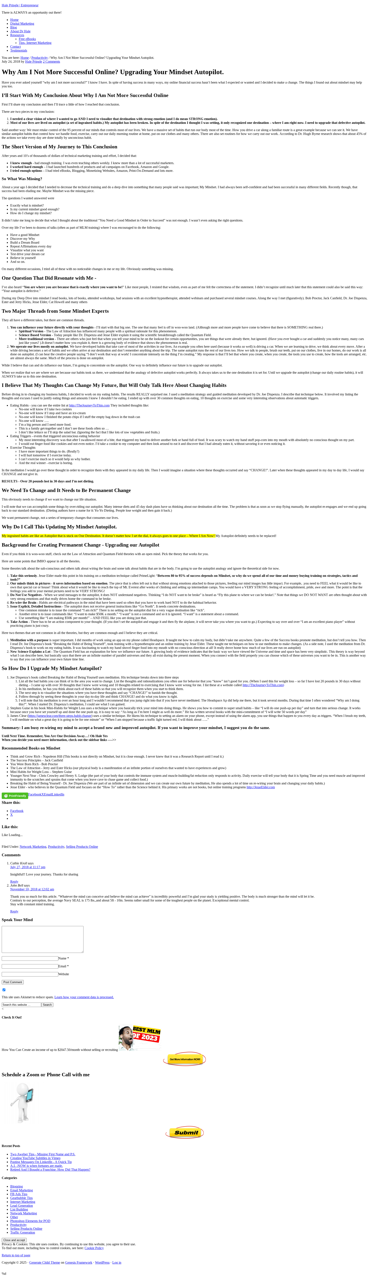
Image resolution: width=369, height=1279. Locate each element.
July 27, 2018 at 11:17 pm (27, 867)
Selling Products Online (82, 846)
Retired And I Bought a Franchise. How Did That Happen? (50, 1169)
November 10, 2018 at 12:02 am (32, 889)
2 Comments (51, 61)
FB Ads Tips (18, 1194)
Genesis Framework (78, 1262)
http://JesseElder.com (261, 787)
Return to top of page (16, 1255)
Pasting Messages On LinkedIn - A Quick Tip (41, 1162)
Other (14, 1217)
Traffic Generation (22, 1232)
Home (14, 20)
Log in (116, 1262)
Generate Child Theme (44, 1262)
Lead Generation (21, 1205)
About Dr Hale (20, 31)
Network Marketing (33, 846)
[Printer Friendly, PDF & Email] (15, 795)
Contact (15, 46)
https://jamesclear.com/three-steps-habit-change (59, 716)
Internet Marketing (22, 1202)
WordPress (102, 1262)
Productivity (56, 846)
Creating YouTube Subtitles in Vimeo (35, 1158)
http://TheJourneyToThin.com (89, 405)
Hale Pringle (33, 61)
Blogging (16, 1186)
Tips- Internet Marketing (35, 43)
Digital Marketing (22, 23)
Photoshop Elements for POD (30, 1221)
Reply (14, 881)
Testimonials (18, 50)
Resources (17, 35)
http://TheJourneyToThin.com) (263, 685)
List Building (19, 1209)
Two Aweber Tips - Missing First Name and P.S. (42, 1154)
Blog (13, 27)
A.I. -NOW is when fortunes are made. (36, 1166)
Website (63, 974)
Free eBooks (27, 39)
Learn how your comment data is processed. (84, 997)
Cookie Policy (94, 1248)
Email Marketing (21, 1190)
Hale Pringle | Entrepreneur (20, 5)
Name (62, 958)
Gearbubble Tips (21, 1198)
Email (62, 966)
